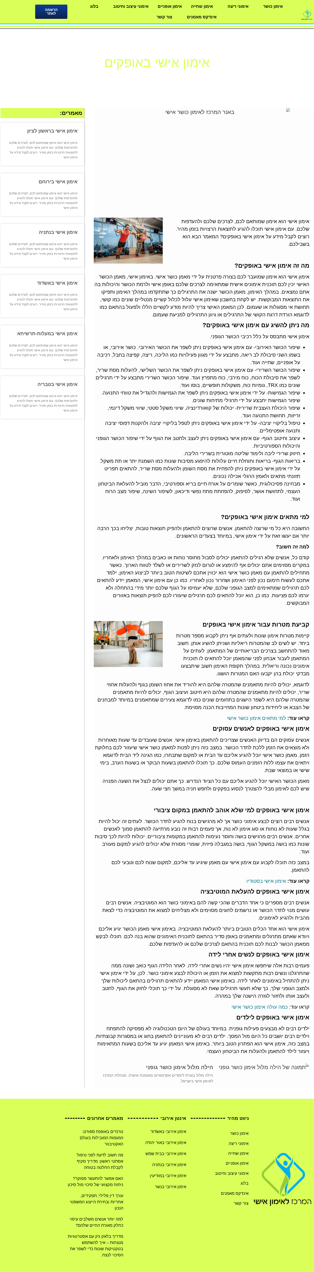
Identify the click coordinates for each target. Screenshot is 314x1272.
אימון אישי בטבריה (57, 384)
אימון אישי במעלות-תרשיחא (47, 333)
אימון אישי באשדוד (57, 283)
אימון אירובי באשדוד (168, 1131)
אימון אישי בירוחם (58, 181)
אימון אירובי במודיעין (168, 1175)
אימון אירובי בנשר (170, 1186)
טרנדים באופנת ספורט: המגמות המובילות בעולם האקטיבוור (101, 1137)
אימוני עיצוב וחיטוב (130, 6)
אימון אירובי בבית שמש (166, 1153)
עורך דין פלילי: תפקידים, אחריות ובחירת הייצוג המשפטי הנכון (96, 1201)
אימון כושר (273, 6)
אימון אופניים (170, 6)
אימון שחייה (202, 6)
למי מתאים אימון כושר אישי (256, 718)
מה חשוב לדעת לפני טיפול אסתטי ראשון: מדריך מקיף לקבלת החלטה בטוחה (100, 1161)
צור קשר (164, 17)
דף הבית (173, 76)
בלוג (94, 6)
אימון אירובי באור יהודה (165, 1142)
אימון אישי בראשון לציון (52, 130)
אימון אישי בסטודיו (266, 881)
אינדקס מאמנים (202, 17)
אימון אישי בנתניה (58, 232)
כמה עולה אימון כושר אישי (259, 1007)
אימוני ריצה (238, 6)
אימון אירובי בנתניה (169, 1164)
